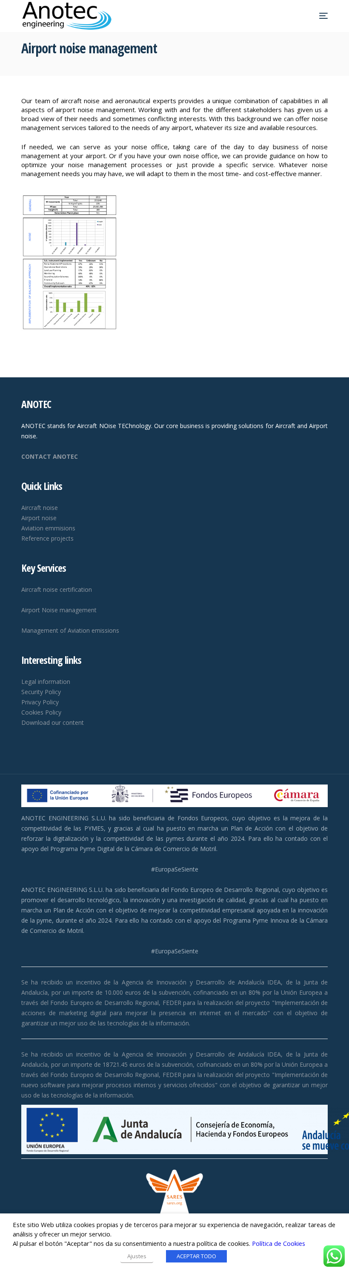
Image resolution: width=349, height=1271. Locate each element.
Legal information (45, 681)
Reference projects (47, 538)
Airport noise (39, 518)
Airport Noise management (59, 610)
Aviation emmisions (48, 528)
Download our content (52, 722)
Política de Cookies (278, 1243)
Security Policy (41, 692)
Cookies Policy (41, 712)
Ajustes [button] (136, 1256)
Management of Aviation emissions (70, 630)
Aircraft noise (39, 508)
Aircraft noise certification (56, 589)
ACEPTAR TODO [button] (196, 1256)
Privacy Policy (40, 702)
